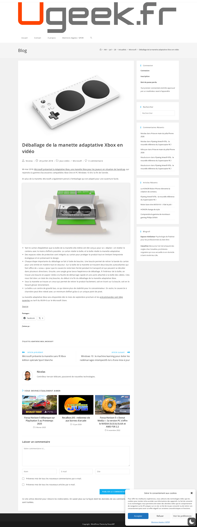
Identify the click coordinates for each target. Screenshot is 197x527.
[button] (191, 493)
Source (25, 306)
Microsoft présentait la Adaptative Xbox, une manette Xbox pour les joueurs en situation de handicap (79, 169)
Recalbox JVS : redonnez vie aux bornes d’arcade (76, 419)
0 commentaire (95, 161)
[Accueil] (100, 49)
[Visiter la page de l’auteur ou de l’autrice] (27, 375)
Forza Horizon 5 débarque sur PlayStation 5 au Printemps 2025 (39, 420)
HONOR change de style (150, 209)
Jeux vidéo (64, 161)
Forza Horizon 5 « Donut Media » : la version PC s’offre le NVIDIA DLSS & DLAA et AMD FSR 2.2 (112, 422)
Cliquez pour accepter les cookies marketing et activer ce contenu (76, 213)
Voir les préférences (182, 516)
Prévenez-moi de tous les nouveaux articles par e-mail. (50, 484)
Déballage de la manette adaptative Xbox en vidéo (159, 49)
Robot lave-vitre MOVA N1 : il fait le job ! (156, 204)
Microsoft (77, 161)
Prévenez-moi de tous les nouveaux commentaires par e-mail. (54, 478)
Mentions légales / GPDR (160, 522)
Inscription (145, 76)
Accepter (138, 516)
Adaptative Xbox (37, 341)
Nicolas (29, 161)
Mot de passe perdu (149, 82)
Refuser (160, 516)
